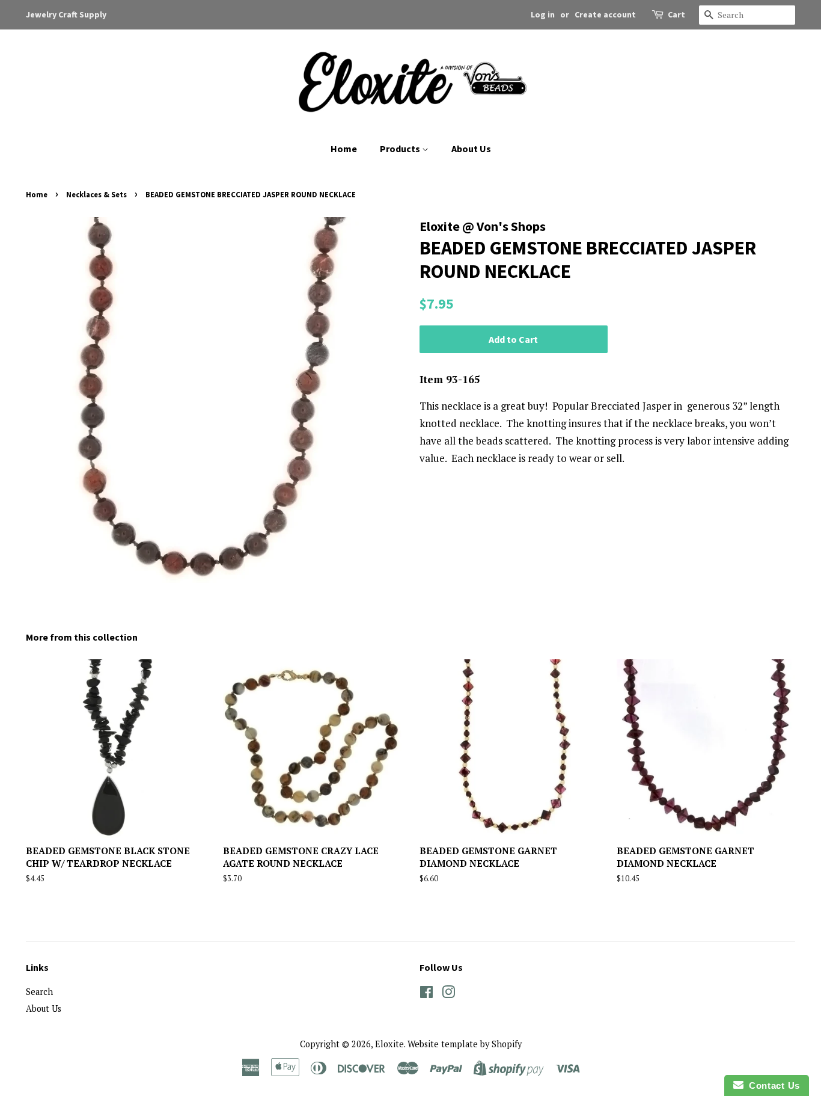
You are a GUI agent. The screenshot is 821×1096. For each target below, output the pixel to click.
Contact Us (771, 1085)
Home (344, 149)
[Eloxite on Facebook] (426, 994)
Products (401, 149)
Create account (605, 14)
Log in (543, 14)
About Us (471, 149)
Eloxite (389, 1044)
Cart (676, 14)
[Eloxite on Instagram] (448, 994)
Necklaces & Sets (96, 194)
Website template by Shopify (464, 1044)
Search (39, 991)
